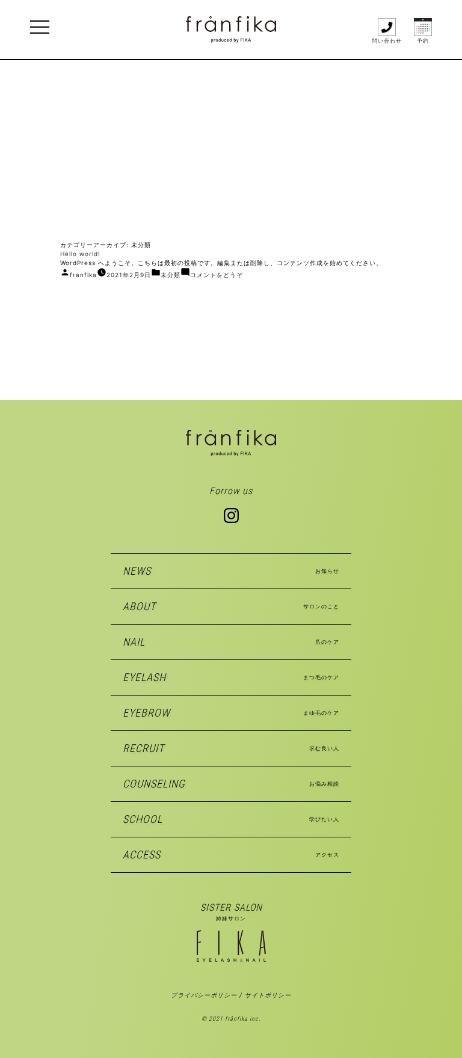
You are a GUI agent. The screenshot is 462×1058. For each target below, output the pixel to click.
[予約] (423, 26)
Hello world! (80, 253)
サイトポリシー (268, 994)
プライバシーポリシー (204, 994)
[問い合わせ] (387, 26)
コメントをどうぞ (216, 274)
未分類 (170, 274)
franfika (83, 274)
